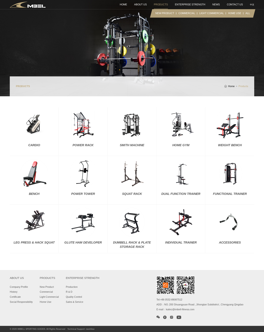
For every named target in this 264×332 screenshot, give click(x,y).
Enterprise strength (190, 4)
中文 (252, 4)
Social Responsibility (21, 302)
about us (140, 4)
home (123, 4)
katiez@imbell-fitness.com (180, 309)
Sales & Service (74, 302)
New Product (164, 13)
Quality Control (74, 297)
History (13, 292)
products (161, 4)
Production (72, 287)
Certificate (15, 297)
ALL (248, 13)
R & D (69, 292)
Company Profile (19, 287)
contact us (235, 4)
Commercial (186, 13)
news (216, 4)
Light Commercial (211, 13)
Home (231, 86)
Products (243, 86)
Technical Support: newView (80, 329)
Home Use (234, 13)
